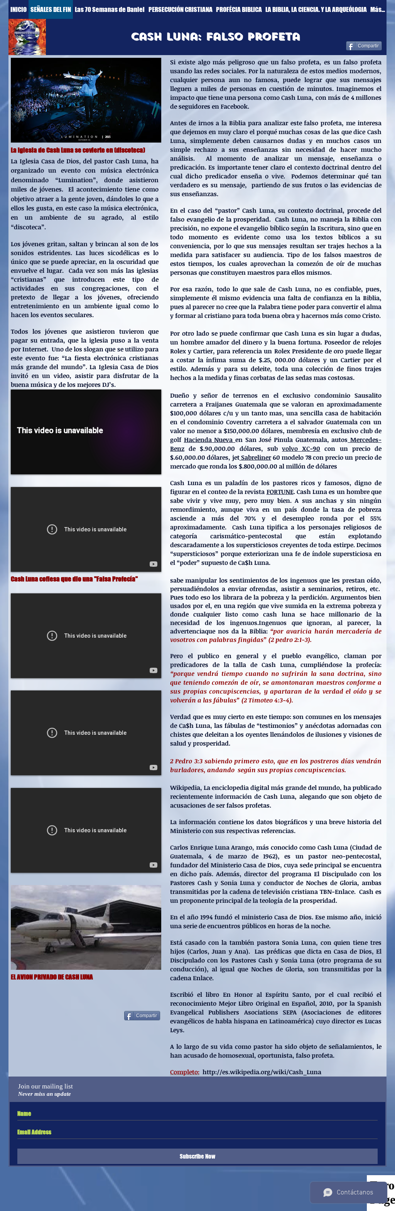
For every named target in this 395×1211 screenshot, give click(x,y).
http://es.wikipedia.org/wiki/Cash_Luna (262, 1072)
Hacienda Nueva (209, 439)
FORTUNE (280, 491)
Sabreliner (255, 457)
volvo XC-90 (301, 448)
